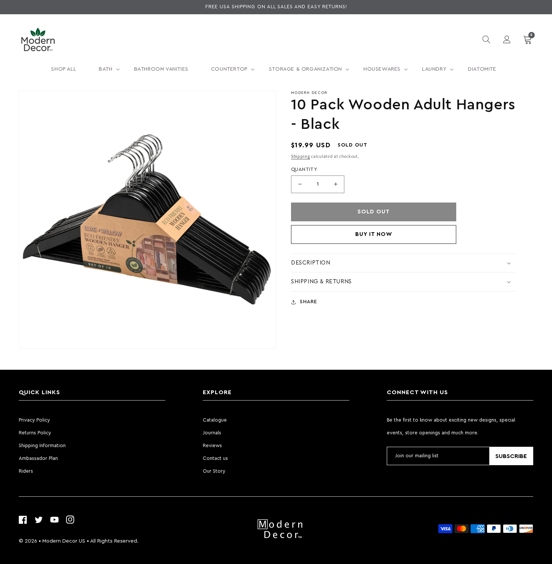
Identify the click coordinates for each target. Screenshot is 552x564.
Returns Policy (35, 432)
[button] (104, 69)
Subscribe (511, 456)
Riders (26, 471)
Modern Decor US (63, 541)
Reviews (212, 445)
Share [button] (308, 301)
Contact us (215, 458)
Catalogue (215, 419)
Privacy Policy (34, 419)
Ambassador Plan (38, 458)
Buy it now (373, 234)
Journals (212, 432)
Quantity (304, 169)
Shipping (300, 156)
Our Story (214, 471)
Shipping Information (42, 445)
